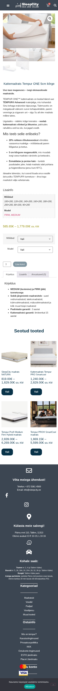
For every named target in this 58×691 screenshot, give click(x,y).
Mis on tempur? (29, 634)
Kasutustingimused (29, 638)
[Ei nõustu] (53, 684)
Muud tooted (29, 614)
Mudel (10, 249)
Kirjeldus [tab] (10, 274)
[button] (8, 5)
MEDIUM (15, 215)
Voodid (29, 602)
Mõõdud (10, 238)
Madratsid (29, 598)
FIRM (7, 215)
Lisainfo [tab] (23, 274)
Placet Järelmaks (29, 659)
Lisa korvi (20, 264)
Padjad (29, 606)
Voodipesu (29, 610)
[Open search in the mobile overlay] (55, 5)
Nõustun (30, 686)
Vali (7, 391)
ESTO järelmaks (29, 655)
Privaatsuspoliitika (29, 642)
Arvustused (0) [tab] (39, 274)
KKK (29, 646)
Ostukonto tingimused (29, 651)
